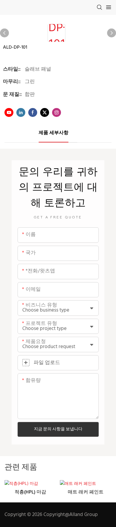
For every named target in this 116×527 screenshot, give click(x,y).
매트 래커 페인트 (86, 492)
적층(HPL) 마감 (30, 492)
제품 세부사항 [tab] (53, 133)
